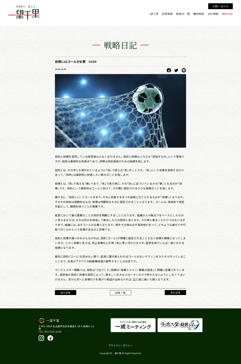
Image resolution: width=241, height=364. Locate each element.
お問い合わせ (220, 6)
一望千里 (153, 14)
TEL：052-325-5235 (50, 331)
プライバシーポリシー (120, 345)
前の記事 (65, 292)
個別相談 (198, 14)
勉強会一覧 (183, 14)
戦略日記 (227, 14)
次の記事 (175, 292)
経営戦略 (167, 14)
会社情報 (213, 14)
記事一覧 (120, 292)
